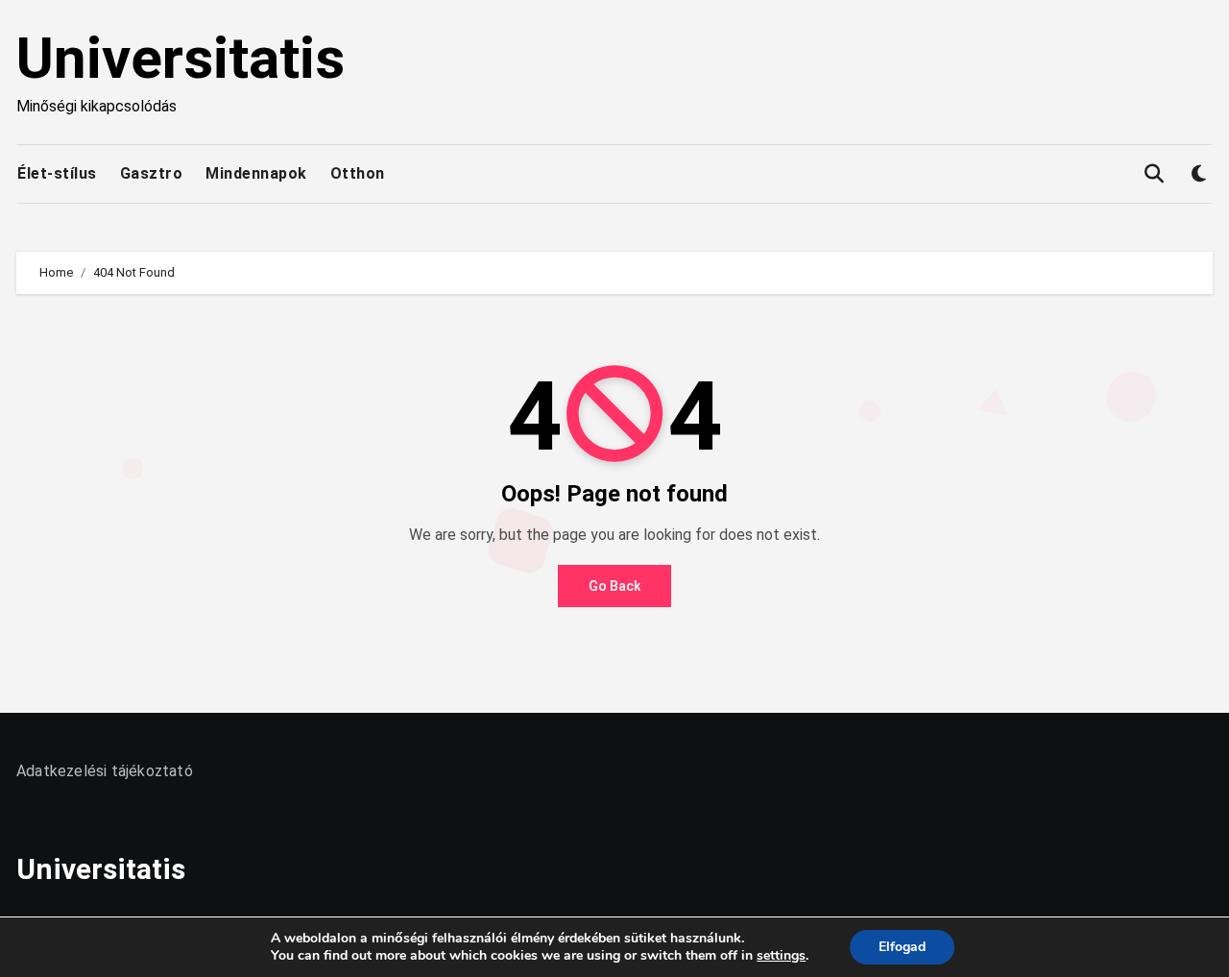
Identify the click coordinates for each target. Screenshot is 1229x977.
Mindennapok (256, 173)
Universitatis (180, 58)
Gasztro (151, 173)
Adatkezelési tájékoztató (104, 771)
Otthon (357, 173)
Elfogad (902, 947)
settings (781, 956)
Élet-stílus (57, 173)
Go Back (614, 586)
